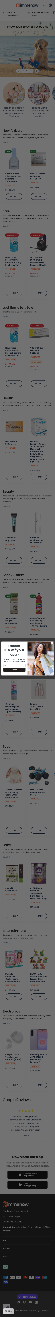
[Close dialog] (52, 643)
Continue (14, 670)
